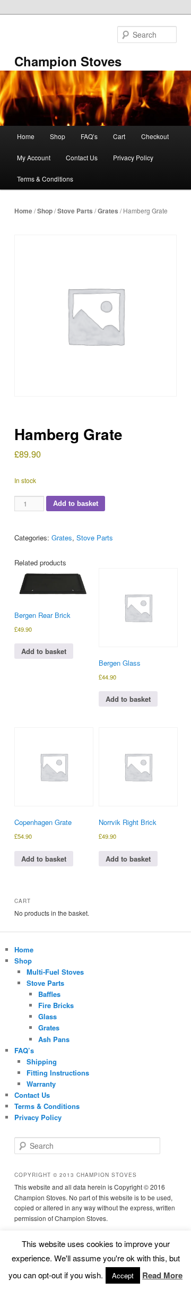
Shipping (42, 1061)
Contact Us (82, 157)
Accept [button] (123, 1275)
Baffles (49, 994)
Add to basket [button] (43, 651)
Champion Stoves (67, 61)
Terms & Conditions (45, 178)
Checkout (155, 136)
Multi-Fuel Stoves (55, 972)
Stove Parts (75, 211)
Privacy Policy (133, 157)
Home (25, 136)
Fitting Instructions (58, 1073)
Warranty (41, 1084)
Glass (47, 1016)
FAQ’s (89, 136)
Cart (119, 136)
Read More (162, 1275)
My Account (33, 157)
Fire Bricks (56, 1005)
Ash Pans (54, 1039)
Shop (57, 136)
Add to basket (75, 504)
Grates (108, 211)
